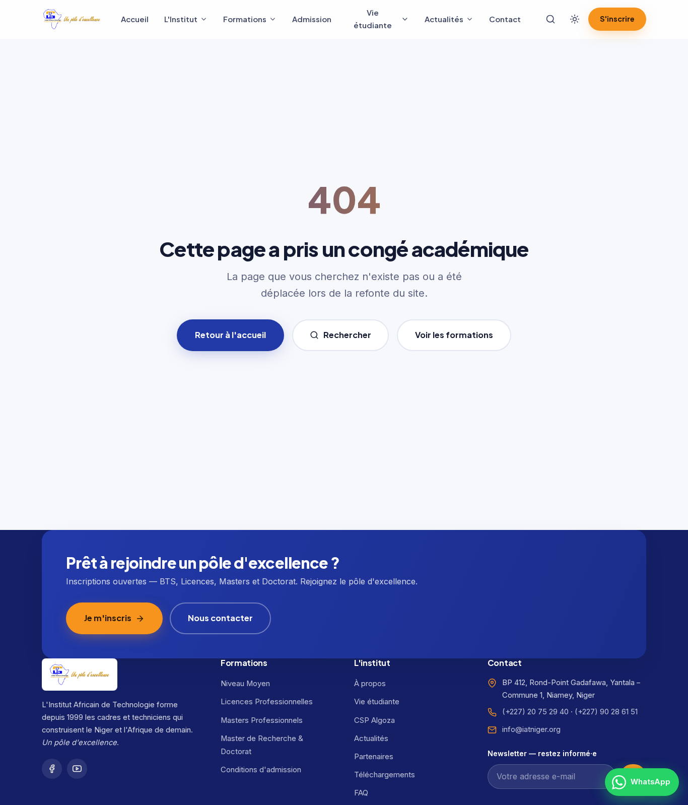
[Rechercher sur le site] (550, 19)
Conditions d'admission (261, 769)
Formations (244, 19)
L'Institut (180, 19)
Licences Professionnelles (267, 701)
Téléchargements (384, 774)
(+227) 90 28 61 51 (606, 711)
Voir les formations (454, 334)
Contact (505, 19)
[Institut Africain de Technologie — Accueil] (72, 19)
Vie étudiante (373, 19)
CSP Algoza (374, 720)
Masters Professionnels (262, 720)
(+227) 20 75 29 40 (535, 711)
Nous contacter (220, 618)
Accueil (135, 19)
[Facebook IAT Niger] (52, 769)
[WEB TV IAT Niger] (77, 769)
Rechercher (347, 334)
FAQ (361, 792)
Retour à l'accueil (230, 334)
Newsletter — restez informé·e (542, 753)
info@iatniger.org (531, 729)
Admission (311, 19)
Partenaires (373, 756)
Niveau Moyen (245, 683)
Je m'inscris (107, 618)
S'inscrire (617, 18)
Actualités (444, 19)
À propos (370, 683)
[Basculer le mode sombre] (574, 19)
